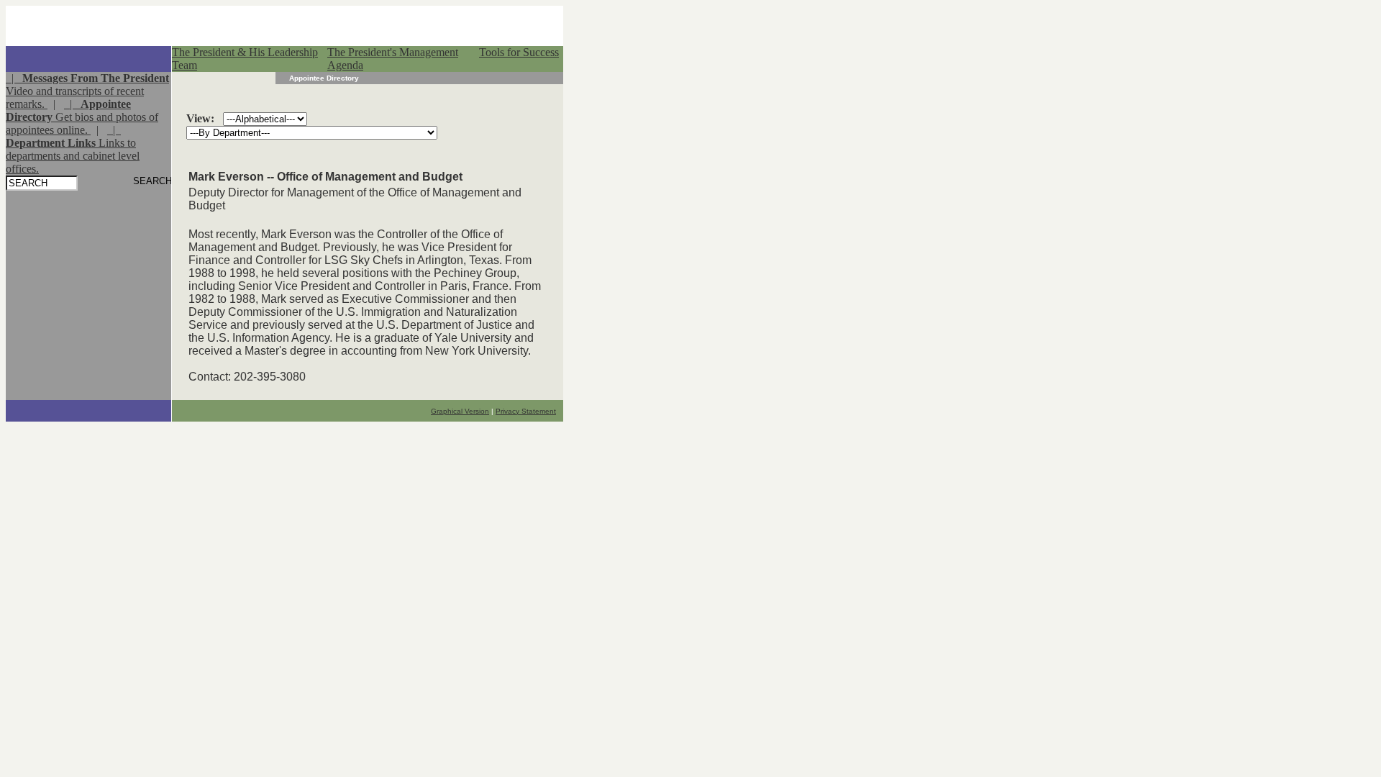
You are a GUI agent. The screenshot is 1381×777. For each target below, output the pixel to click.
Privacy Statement (526, 411)
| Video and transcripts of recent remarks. (87, 91)
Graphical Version (460, 411)
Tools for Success (519, 52)
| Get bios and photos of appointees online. (82, 117)
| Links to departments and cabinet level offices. (73, 149)
